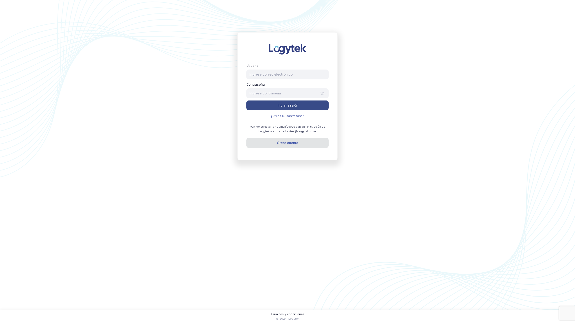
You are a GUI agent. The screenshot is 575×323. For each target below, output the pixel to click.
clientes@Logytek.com (299, 131)
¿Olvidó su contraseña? (287, 116)
